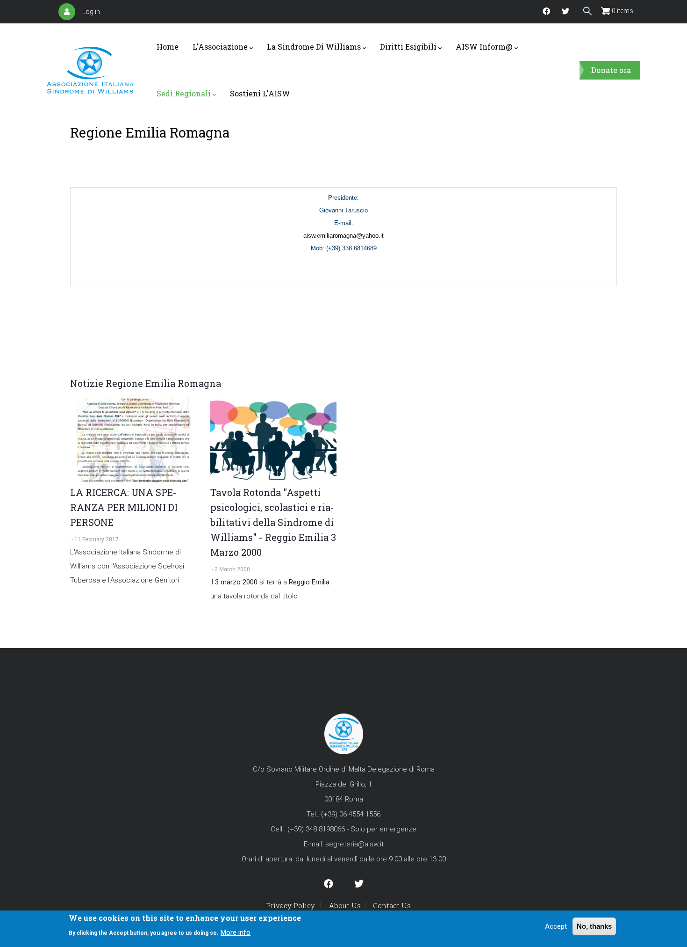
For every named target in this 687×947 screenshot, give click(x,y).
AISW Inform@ (484, 46)
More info (235, 932)
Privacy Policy (290, 905)
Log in (91, 11)
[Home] (90, 70)
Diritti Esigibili (408, 46)
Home (168, 46)
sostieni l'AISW (260, 93)
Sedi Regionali (184, 93)
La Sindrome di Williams (314, 46)
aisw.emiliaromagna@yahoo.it (343, 235)
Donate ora (611, 70)
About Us (345, 905)
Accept (556, 926)
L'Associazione (220, 46)
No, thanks (594, 926)
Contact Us (392, 905)
